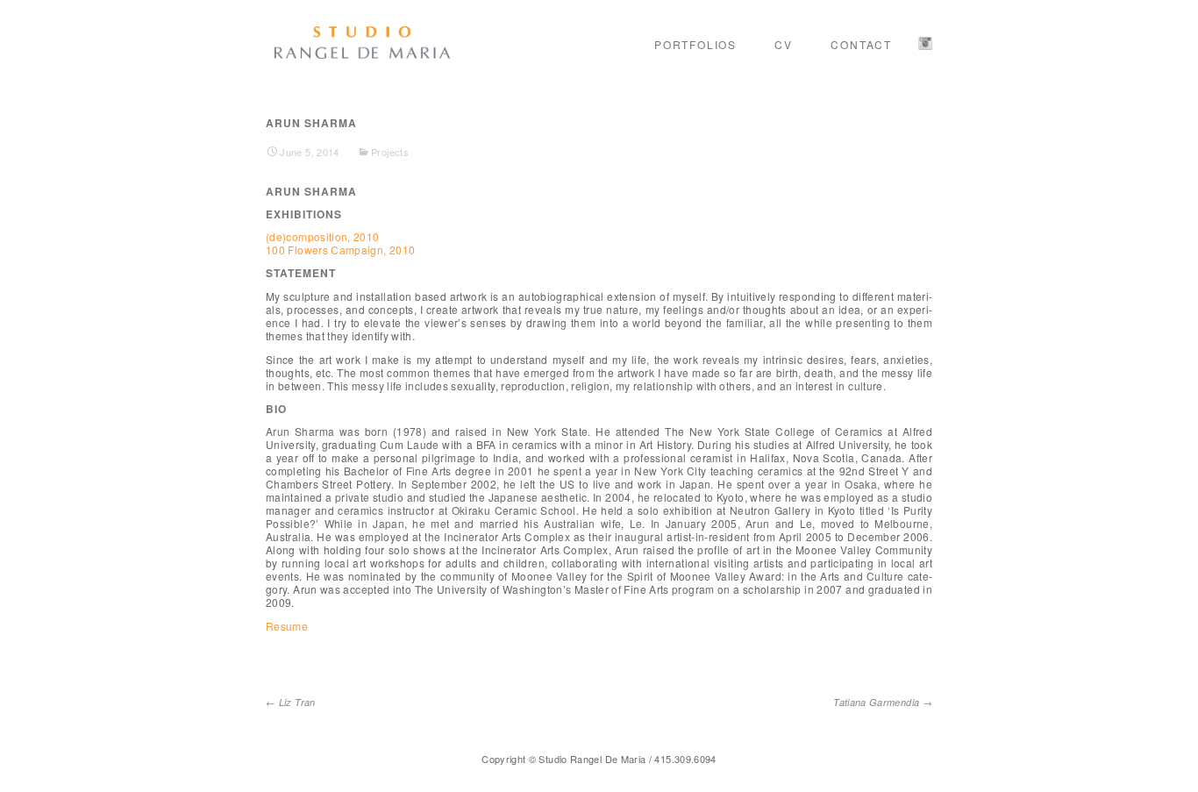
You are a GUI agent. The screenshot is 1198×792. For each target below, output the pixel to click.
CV (783, 44)
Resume (287, 625)
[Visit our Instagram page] (925, 44)
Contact (861, 44)
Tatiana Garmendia (882, 702)
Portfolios (695, 44)
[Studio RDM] (362, 43)
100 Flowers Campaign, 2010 (340, 249)
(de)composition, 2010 (323, 236)
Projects (390, 152)
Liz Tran (291, 702)
